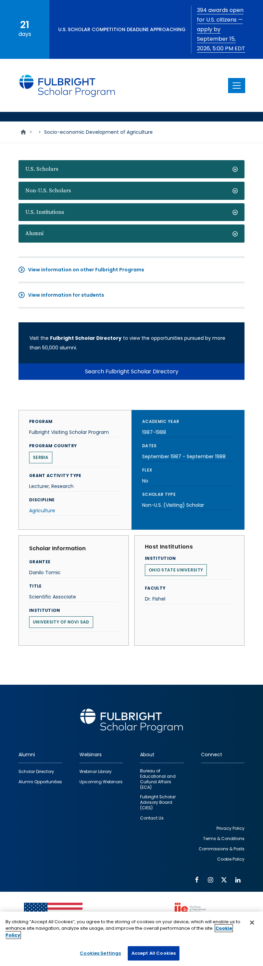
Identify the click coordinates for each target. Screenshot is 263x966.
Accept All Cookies (154, 953)
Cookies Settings (100, 953)
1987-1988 (154, 432)
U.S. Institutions (44, 212)
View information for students (66, 295)
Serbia (41, 457)
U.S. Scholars (41, 169)
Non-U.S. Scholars (48, 190)
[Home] (67, 85)
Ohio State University (176, 570)
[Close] (252, 922)
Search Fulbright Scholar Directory (131, 371)
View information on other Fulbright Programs (86, 269)
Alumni (34, 233)
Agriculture (42, 510)
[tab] (131, 169)
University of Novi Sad (61, 622)
